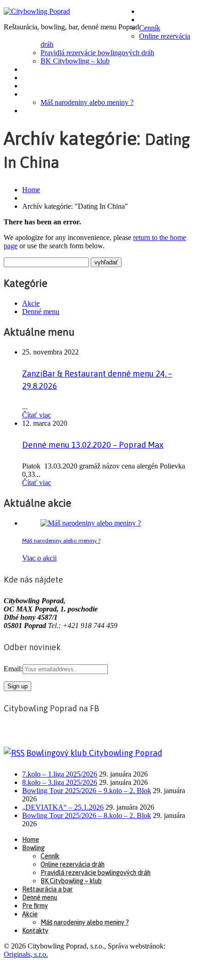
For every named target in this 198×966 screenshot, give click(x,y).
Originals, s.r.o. (26, 954)
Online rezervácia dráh (73, 864)
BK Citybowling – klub (75, 61)
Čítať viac (36, 415)
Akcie (33, 94)
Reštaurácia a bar (54, 69)
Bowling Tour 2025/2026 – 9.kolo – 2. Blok (86, 791)
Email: (13, 669)
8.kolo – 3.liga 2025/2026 (59, 782)
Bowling (155, 19)
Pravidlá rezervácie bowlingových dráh (97, 53)
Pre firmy (40, 86)
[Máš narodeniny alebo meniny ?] (91, 523)
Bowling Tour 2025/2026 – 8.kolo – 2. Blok (86, 815)
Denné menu (44, 77)
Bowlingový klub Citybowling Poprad (94, 753)
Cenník (149, 28)
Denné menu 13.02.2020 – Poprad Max (92, 445)
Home (150, 11)
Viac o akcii (39, 558)
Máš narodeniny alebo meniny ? (87, 102)
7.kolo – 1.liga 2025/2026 (59, 774)
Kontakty (40, 110)
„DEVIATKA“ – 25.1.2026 (63, 807)
